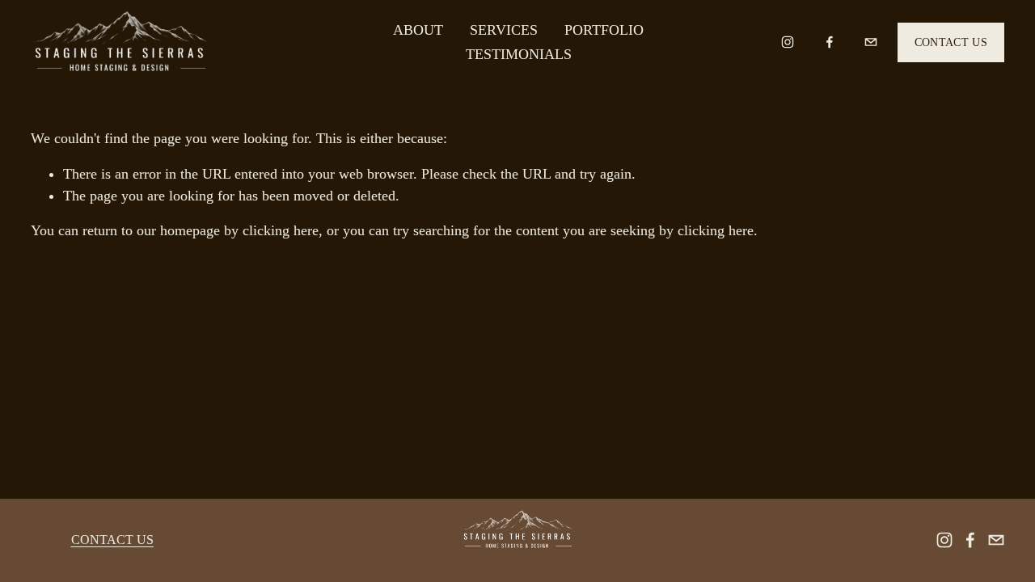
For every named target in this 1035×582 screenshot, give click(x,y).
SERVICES (504, 30)
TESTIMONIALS (519, 54)
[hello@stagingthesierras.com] (871, 42)
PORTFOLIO (604, 30)
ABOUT (418, 30)
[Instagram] (787, 42)
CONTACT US (951, 42)
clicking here (281, 230)
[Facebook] (829, 42)
